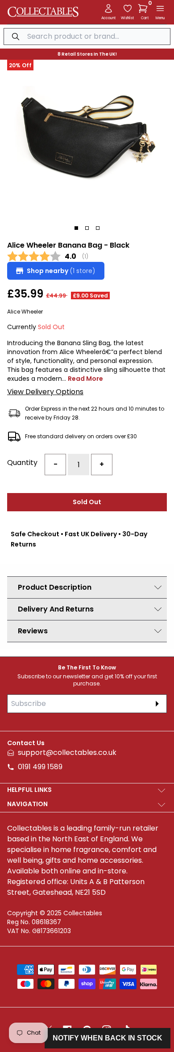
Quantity (22, 462)
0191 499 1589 (40, 767)
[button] (144, 8)
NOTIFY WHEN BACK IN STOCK (107, 1038)
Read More (85, 378)
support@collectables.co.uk (67, 752)
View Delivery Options (45, 392)
